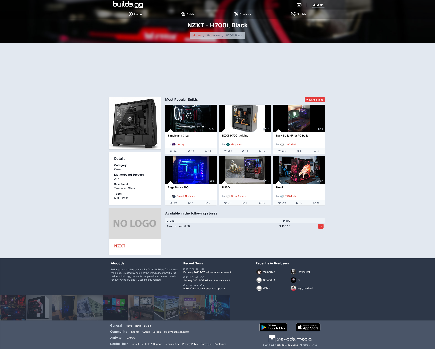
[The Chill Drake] (217, 307)
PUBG (226, 187)
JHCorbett (291, 144)
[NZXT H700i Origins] (245, 118)
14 (213, 129)
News (138, 325)
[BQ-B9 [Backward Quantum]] (90, 307)
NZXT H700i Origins (235, 135)
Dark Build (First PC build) (293, 135)
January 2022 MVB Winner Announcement (206, 280)
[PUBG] (245, 170)
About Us (137, 344)
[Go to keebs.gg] (299, 4)
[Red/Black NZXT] (141, 307)
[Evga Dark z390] (191, 170)
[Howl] (299, 170)
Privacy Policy (190, 344)
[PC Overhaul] (192, 307)
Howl (279, 187)
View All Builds (314, 99)
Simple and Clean (179, 135)
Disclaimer (220, 344)
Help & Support (153, 344)
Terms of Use (172, 344)
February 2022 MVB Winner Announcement (207, 272)
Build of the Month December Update (204, 288)
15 (267, 181)
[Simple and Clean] (191, 118)
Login (320, 4)
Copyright (206, 344)
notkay (181, 144)
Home (197, 35)
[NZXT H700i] (39, 307)
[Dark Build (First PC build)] (299, 118)
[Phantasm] (166, 307)
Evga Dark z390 (178, 187)
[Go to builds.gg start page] (128, 5)
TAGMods (290, 196)
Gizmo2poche (238, 196)
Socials (135, 331)
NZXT (120, 246)
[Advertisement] (217, 68)
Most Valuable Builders (176, 331)
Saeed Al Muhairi (186, 196)
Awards (146, 331)
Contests (130, 337)
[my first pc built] (64, 307)
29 (321, 181)
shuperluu (236, 144)
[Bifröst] (115, 307)
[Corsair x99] (13, 307)
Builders (157, 331)
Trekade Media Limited (287, 345)
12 (267, 129)
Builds (147, 325)
